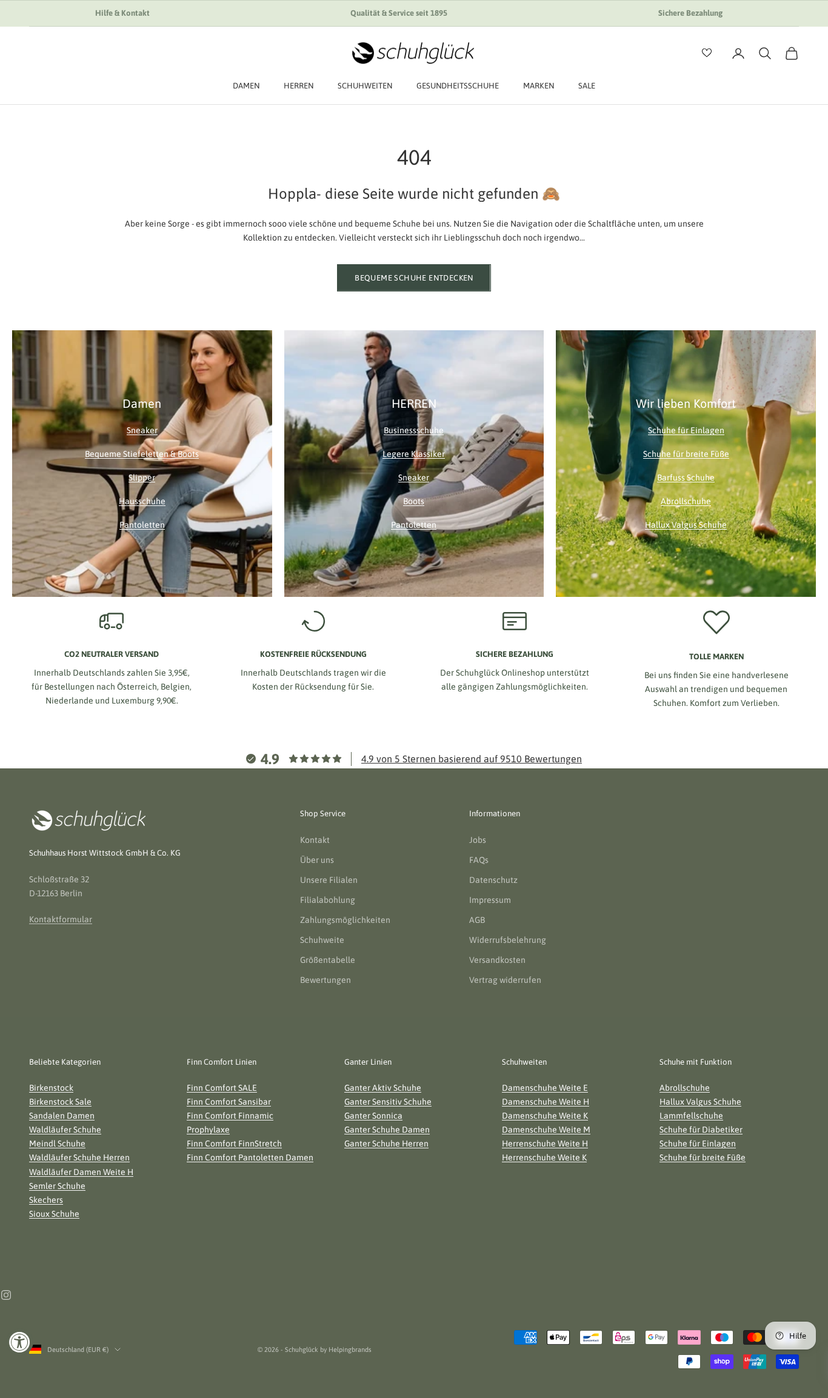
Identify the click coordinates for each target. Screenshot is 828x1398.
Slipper (142, 477)
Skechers (46, 1200)
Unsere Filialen (329, 880)
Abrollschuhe (686, 501)
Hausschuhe (142, 501)
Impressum (490, 900)
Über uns (317, 860)
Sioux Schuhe (54, 1214)
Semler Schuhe (57, 1186)
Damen (246, 85)
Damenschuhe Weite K (545, 1115)
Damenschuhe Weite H (545, 1102)
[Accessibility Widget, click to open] (19, 1342)
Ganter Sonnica (373, 1115)
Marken (538, 85)
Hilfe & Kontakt (122, 13)
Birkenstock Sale (60, 1102)
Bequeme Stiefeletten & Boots (142, 454)
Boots (413, 501)
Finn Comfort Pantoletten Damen (250, 1157)
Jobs (477, 840)
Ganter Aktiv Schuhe (382, 1088)
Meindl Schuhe (57, 1143)
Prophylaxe (208, 1129)
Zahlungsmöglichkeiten (345, 920)
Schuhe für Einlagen (686, 430)
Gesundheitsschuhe (457, 85)
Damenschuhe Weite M (546, 1129)
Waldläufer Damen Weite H (81, 1172)
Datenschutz (493, 880)
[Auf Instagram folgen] (6, 1295)
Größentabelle (327, 960)
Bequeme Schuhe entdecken (414, 277)
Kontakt (315, 840)
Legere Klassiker (413, 454)
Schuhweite (322, 940)
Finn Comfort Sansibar (229, 1102)
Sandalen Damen (62, 1115)
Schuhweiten (365, 85)
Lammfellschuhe (691, 1115)
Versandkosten (497, 960)
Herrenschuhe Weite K (544, 1157)
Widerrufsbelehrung (507, 940)
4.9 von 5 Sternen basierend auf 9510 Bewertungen (471, 758)
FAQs (479, 860)
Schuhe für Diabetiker (701, 1129)
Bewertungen (325, 980)
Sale (586, 85)
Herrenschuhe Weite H (545, 1143)
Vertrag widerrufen (505, 980)
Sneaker (142, 430)
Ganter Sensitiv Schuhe (388, 1102)
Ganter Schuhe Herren (386, 1143)
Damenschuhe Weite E (545, 1088)
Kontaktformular (60, 919)
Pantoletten (142, 525)
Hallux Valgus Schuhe (686, 525)
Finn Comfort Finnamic (230, 1115)
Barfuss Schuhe (686, 477)
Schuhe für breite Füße (686, 454)
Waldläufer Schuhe (65, 1129)
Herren (298, 85)
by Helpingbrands (346, 1349)
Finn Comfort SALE (222, 1088)
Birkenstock (51, 1088)
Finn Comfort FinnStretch (234, 1143)
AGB (477, 920)
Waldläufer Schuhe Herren (79, 1157)
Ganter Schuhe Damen (387, 1129)
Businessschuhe (414, 430)
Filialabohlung (327, 900)
